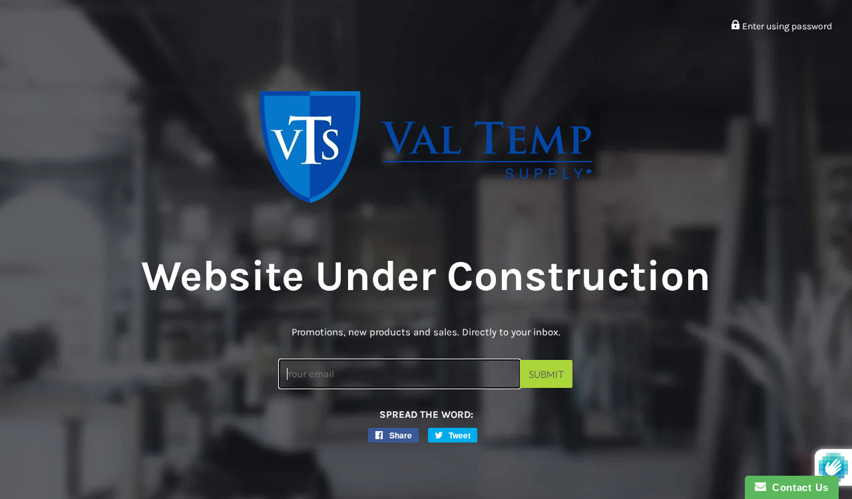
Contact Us (797, 487)
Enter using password (786, 26)
